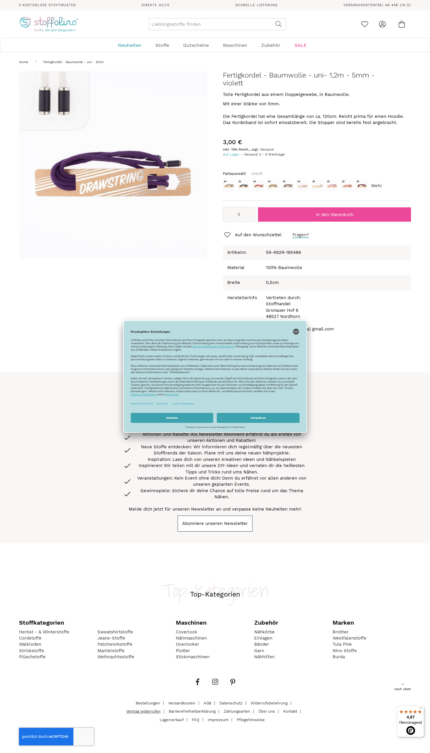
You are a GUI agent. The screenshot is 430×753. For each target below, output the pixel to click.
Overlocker (187, 644)
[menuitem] (132, 45)
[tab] (215, 45)
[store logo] (48, 24)
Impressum (218, 719)
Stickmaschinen (192, 656)
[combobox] (217, 24)
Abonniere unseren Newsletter (215, 523)
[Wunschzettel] (365, 24)
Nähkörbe (264, 632)
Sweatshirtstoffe (115, 632)
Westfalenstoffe (350, 638)
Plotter (183, 650)
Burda (339, 656)
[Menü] (420, 709)
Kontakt (290, 711)
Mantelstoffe (111, 650)
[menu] (215, 45)
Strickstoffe (31, 650)
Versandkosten (181, 703)
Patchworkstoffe (115, 644)
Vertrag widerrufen (143, 711)
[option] (229, 185)
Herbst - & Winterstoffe (44, 632)
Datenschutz (230, 703)
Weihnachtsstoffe (115, 656)
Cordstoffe (30, 638)
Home (23, 62)
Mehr (376, 185)
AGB (207, 703)
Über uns (266, 711)
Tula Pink (342, 644)
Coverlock (186, 632)
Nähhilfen (264, 656)
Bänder (261, 644)
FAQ (195, 719)
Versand (267, 149)
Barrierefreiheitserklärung (192, 711)
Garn (259, 650)
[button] (252, 235)
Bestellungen (148, 703)
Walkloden (30, 644)
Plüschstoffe (32, 656)
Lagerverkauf (172, 719)
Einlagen (263, 638)
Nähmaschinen (191, 638)
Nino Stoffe (345, 650)
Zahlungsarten (237, 711)
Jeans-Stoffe (111, 638)
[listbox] (317, 187)
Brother (341, 632)
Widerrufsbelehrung (269, 703)
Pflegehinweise (251, 719)
